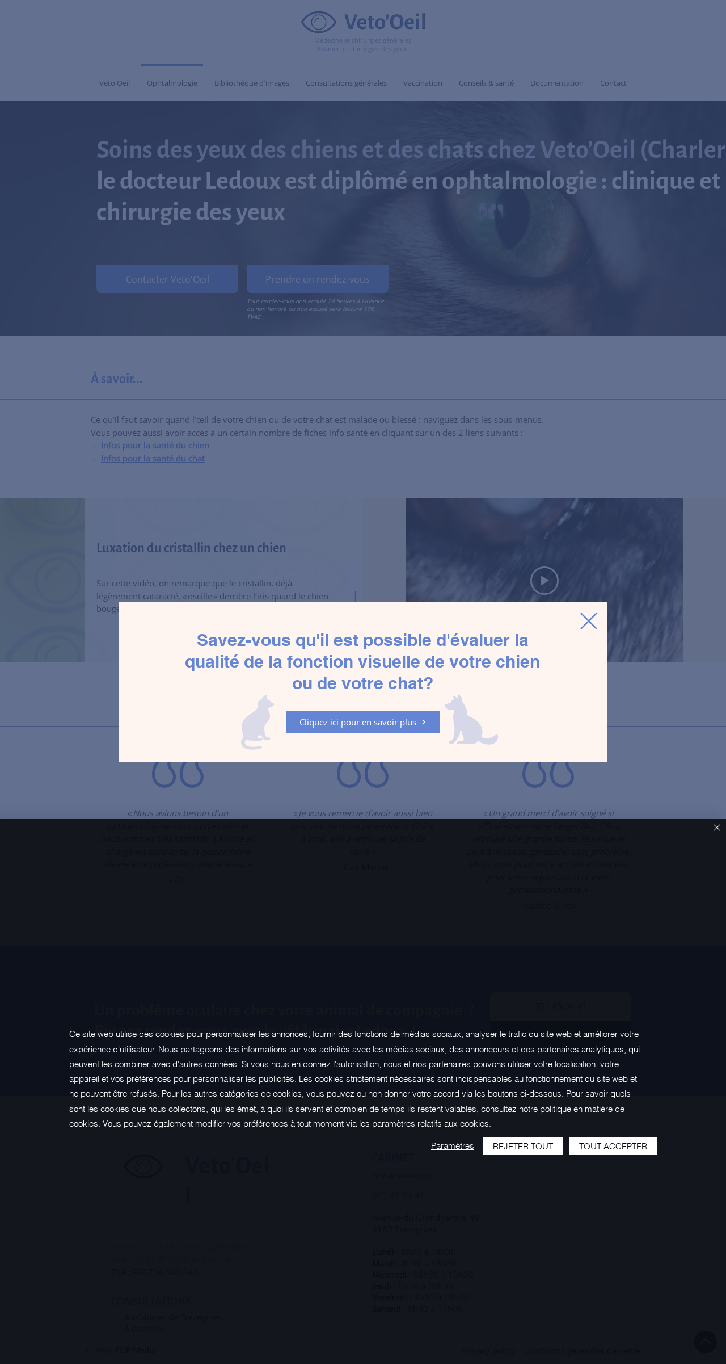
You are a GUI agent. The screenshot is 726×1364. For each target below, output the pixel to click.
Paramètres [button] (452, 1145)
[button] (588, 620)
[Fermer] (717, 828)
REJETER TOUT (523, 1146)
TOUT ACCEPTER (613, 1146)
